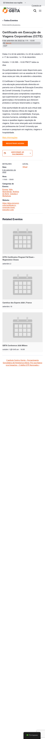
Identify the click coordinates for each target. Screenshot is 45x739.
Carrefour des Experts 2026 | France (17, 302)
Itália (10, 189)
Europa (5, 189)
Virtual (25, 167)
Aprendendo (7, 191)
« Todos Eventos (10, 20)
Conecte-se (36, 5)
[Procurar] (34, 10)
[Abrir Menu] (40, 11)
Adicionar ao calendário (17, 153)
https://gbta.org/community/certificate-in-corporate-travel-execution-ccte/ (10, 206)
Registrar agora (15, 143)
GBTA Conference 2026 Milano (15, 345)
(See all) (8, 43)
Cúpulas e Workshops (10, 194)
